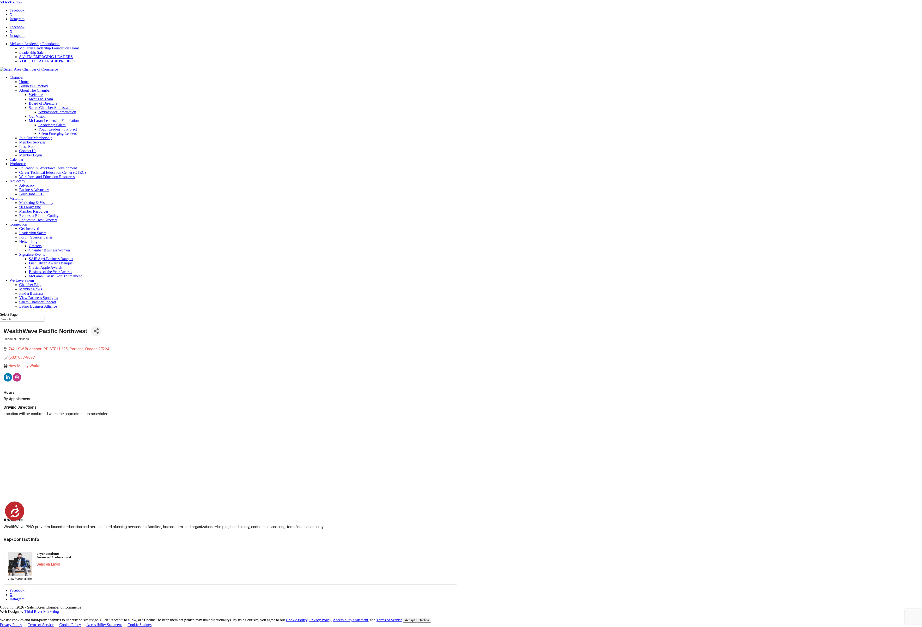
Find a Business (31, 293)
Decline (424, 620)
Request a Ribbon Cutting (39, 216)
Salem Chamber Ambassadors (51, 108)
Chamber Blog (30, 285)
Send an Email (48, 564)
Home (24, 82)
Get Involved (29, 229)
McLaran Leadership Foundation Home (49, 48)
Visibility (16, 198)
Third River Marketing (41, 611)
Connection (18, 224)
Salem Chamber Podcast (37, 302)
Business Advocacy (34, 190)
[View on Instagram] (17, 380)
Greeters (35, 246)
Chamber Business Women (49, 250)
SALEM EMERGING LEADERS (46, 57)
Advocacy (17, 181)
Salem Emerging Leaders (57, 133)
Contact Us (27, 151)
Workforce (18, 164)
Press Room (28, 146)
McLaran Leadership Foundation (35, 44)
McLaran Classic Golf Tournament (55, 276)
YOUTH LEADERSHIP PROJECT (47, 61)
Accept (410, 620)
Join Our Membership (35, 138)
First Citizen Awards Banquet (51, 263)
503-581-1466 (11, 2)
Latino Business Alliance (38, 306)
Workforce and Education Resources (47, 177)
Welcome (36, 95)
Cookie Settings (139, 625)
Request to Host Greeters (38, 220)
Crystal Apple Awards (45, 267)
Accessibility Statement (350, 620)
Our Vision (37, 116)
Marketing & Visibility (36, 203)
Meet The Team (41, 99)
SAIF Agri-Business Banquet (51, 259)
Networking (28, 241)
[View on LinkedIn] (8, 380)
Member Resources (34, 211)
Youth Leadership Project (57, 129)
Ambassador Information (57, 112)
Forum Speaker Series (36, 237)
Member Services (32, 142)
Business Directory (33, 86)
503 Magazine (30, 207)
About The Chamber (35, 90)
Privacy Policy (320, 620)
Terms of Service (389, 620)
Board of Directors (43, 103)
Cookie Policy (296, 620)
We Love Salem (22, 280)
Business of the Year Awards (50, 272)
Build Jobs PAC (31, 194)
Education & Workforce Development (48, 168)
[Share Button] (96, 331)
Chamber (17, 77)
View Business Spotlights (38, 298)
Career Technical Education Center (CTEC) (52, 172)
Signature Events (32, 254)
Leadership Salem (32, 52)
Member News (30, 289)
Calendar (16, 159)
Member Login (30, 155)
